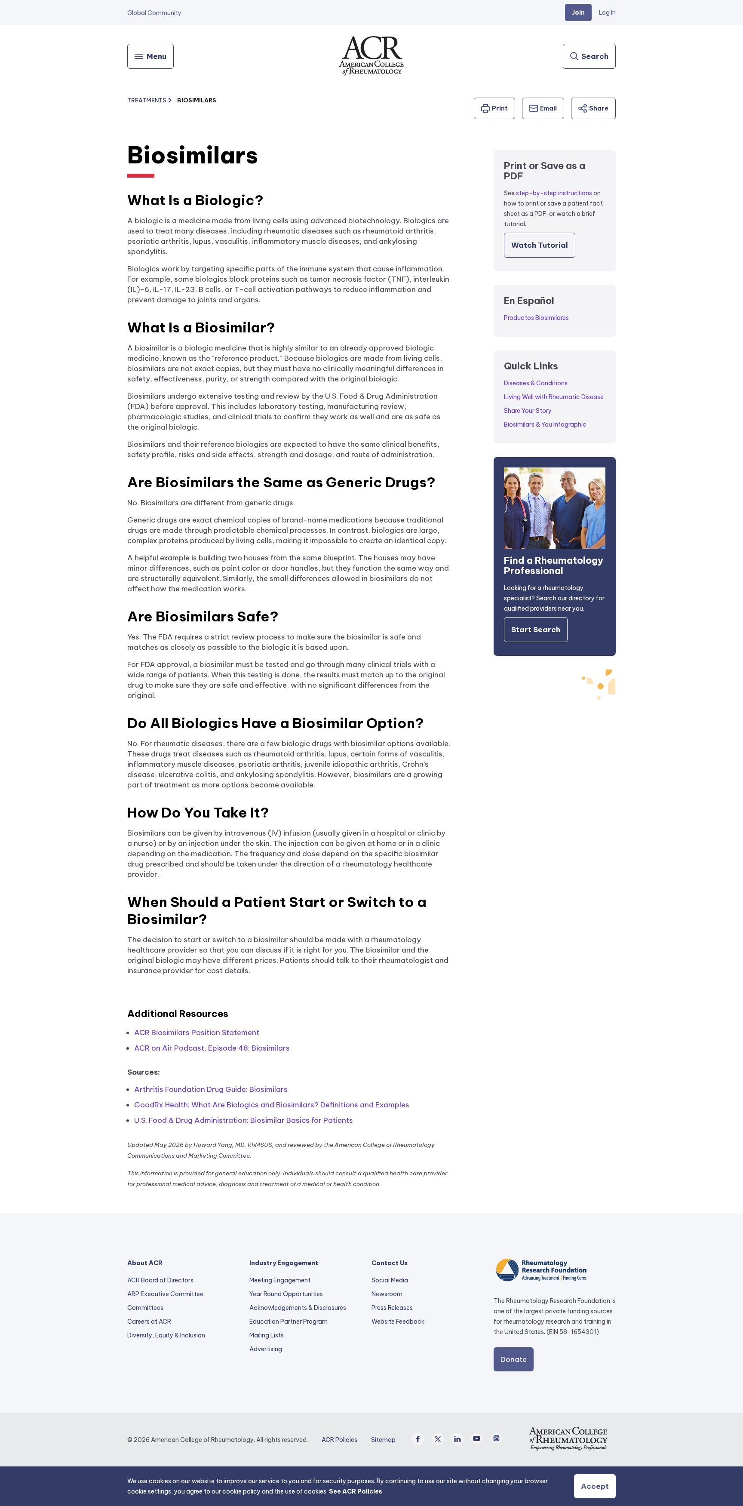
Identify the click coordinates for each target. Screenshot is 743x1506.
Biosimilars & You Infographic (545, 424)
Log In (607, 12)
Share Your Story (528, 411)
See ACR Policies (355, 1491)
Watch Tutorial (539, 245)
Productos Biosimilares (536, 318)
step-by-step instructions (554, 193)
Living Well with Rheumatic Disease (554, 397)
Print (500, 108)
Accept (595, 1486)
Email (548, 108)
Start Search (535, 629)
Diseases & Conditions (536, 383)
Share (598, 108)
